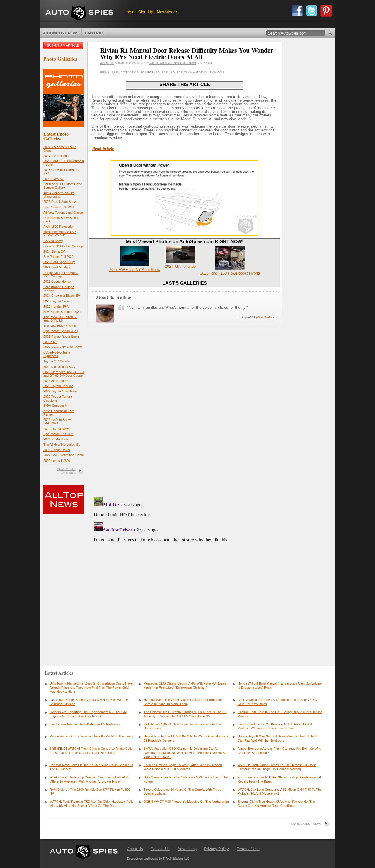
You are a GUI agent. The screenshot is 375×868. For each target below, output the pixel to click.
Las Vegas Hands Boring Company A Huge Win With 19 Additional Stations (89, 702)
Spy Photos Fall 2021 (58, 434)
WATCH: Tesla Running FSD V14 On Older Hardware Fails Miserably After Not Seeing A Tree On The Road (91, 803)
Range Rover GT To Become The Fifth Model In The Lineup (92, 736)
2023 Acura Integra (56, 380)
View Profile (265, 317)
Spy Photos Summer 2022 (62, 311)
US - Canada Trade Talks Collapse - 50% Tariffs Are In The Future (186, 779)
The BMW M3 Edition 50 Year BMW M (60, 318)
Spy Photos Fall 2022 (58, 256)
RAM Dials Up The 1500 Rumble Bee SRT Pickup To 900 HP (90, 791)
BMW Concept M (55, 405)
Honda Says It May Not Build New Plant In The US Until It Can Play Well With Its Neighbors (278, 738)
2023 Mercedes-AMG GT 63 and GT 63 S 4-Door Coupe (63, 373)
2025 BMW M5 (53, 179)
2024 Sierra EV (54, 251)
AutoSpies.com (79, 13)
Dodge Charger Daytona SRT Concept (60, 274)
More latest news (306, 823)
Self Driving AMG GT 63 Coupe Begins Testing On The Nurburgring (182, 726)
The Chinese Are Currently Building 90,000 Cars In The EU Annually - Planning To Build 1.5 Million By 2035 (185, 714)
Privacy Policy (216, 849)
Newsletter (167, 11)
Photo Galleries (94, 33)
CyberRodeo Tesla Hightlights (56, 354)
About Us (135, 849)
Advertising (187, 849)
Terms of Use (248, 849)
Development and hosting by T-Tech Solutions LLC (158, 858)
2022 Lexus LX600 (56, 460)
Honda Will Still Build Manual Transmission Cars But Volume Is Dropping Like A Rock (280, 685)
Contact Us (160, 849)
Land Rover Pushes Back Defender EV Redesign (85, 724)
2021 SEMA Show (56, 439)
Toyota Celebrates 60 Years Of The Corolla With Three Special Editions (182, 791)
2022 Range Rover (56, 450)
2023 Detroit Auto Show (59, 201)
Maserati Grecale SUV (59, 366)
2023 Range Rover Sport (61, 336)
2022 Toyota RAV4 (56, 428)
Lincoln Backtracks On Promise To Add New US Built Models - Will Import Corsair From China (275, 726)
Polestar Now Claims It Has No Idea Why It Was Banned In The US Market (91, 767)
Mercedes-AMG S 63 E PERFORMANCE (59, 233)
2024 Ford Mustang (57, 267)
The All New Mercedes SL (61, 444)
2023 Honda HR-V (56, 306)
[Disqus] (184, 568)
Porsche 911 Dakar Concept (63, 246)
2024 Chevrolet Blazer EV (61, 295)
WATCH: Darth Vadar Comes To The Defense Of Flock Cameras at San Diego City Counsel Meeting (277, 767)
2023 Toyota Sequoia (58, 386)
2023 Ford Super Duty (59, 262)
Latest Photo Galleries (56, 136)
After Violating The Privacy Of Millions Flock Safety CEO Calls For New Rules (277, 702)
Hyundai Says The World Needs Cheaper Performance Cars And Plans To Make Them (183, 702)
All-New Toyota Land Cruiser (63, 212)
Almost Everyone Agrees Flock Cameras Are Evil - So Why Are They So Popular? (279, 750)
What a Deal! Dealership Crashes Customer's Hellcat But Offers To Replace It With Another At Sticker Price (90, 779)
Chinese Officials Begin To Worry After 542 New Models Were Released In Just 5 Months (183, 767)
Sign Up (145, 11)
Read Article (103, 149)
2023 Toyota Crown (57, 301)
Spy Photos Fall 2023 (58, 207)
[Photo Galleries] (63, 126)
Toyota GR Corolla (56, 361)
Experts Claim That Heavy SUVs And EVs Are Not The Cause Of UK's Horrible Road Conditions (276, 803)
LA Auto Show (53, 241)
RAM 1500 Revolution (58, 226)
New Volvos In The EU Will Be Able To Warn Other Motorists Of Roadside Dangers (186, 738)
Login (129, 11)
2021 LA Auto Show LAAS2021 (57, 421)
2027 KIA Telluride (56, 155)
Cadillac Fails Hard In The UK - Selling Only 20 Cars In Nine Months (280, 714)
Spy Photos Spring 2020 (60, 331)
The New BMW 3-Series (60, 325)
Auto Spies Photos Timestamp (172, 63)
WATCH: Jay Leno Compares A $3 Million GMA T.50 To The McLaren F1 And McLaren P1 (280, 791)
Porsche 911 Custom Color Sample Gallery (62, 185)
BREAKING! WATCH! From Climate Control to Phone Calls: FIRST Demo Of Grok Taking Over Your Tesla (91, 750)
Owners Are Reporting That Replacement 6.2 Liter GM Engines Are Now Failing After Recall (88, 714)
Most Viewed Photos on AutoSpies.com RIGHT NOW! (184, 241)
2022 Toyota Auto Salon (60, 391)
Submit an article (63, 45)
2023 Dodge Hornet (57, 281)
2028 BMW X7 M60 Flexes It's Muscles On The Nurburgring (186, 801)
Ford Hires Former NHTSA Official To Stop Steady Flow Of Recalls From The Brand (279, 779)
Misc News (145, 72)
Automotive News (60, 33)
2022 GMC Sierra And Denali (63, 455)
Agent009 (107, 63)
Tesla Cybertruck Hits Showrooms (58, 194)
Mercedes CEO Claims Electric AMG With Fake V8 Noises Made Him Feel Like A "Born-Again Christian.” (185, 685)
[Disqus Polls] (184, 417)
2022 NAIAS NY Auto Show (62, 347)
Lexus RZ (50, 342)
